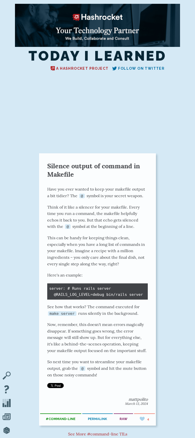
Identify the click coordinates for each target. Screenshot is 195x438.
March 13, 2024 (136, 404)
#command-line (60, 419)
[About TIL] (7, 389)
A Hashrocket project (82, 68)
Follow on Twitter (141, 68)
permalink (97, 419)
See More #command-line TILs (97, 433)
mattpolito (138, 399)
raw (123, 419)
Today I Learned (97, 56)
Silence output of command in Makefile (93, 170)
